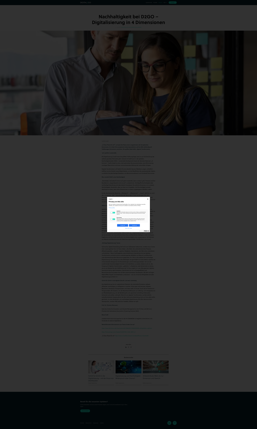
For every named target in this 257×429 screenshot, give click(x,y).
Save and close (128, 228)
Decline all (134, 225)
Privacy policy (112, 207)
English (110, 199)
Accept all (122, 225)
